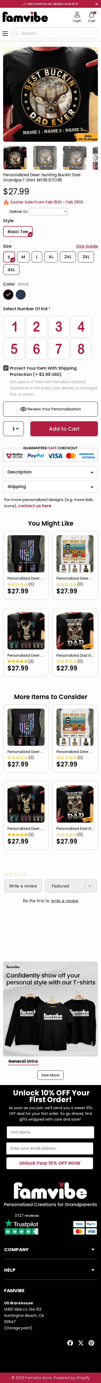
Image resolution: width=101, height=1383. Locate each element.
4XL (11, 270)
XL (51, 257)
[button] (50, 310)
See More (50, 1075)
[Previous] (4, 158)
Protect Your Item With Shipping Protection (43, 371)
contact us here (34, 506)
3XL (86, 257)
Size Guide (87, 246)
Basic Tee (18, 232)
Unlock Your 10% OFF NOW (49, 1163)
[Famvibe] (25, 17)
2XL (67, 257)
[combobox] (54, 33)
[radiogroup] (50, 337)
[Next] (97, 158)
